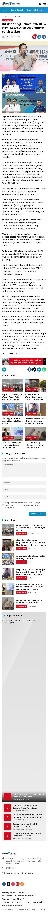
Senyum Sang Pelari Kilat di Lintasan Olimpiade (25, 825)
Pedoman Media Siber (11, 899)
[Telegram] (39, 369)
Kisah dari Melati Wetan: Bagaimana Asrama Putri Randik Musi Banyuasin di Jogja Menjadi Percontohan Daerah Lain (34, 397)
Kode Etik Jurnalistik (33, 902)
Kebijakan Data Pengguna (13, 905)
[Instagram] (13, 884)
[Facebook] (29, 369)
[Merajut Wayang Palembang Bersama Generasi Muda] (35, 433)
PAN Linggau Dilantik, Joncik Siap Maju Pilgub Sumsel (12, 421)
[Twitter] (34, 369)
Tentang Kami (8, 892)
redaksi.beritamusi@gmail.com (19, 873)
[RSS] (22, 884)
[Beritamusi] (11, 3)
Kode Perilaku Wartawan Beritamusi (18, 896)
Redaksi (21, 892)
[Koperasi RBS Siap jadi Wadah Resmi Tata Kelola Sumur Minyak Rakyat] (12, 385)
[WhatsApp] (44, 369)
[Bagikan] (44, 37)
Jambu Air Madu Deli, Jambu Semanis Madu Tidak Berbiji (26, 806)
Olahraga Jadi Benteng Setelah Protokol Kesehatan (27, 834)
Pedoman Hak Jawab (11, 902)
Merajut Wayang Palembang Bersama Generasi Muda (34, 445)
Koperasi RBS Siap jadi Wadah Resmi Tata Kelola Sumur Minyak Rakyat (12, 397)
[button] (44, 3)
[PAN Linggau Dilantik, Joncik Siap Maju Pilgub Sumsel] (12, 409)
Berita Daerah (7, 20)
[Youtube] (18, 884)
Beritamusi (5, 36)
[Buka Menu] (40, 3)
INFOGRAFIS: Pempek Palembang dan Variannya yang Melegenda (27, 816)
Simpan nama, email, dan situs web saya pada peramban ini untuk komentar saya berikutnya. (22, 505)
